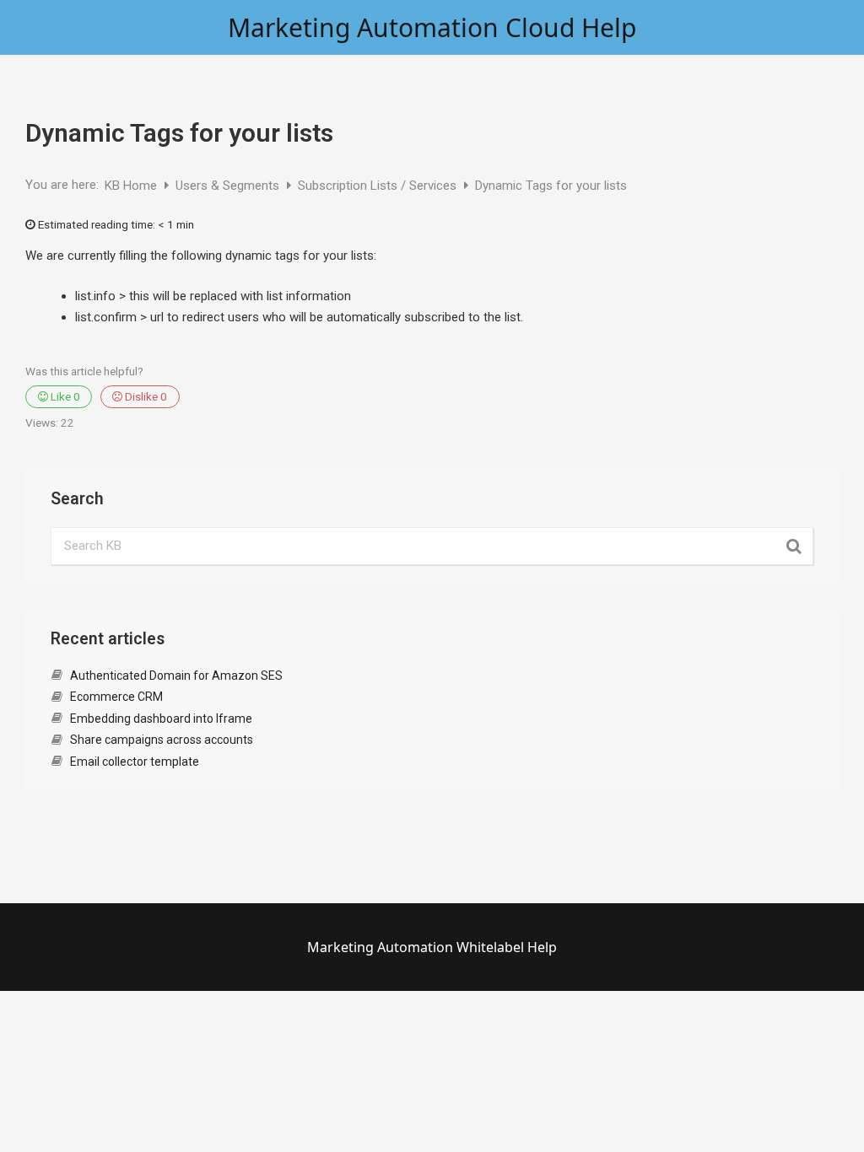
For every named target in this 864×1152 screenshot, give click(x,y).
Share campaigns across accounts (161, 739)
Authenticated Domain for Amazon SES (176, 675)
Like (64, 396)
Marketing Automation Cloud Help (432, 27)
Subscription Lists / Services (379, 185)
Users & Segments (229, 185)
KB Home (132, 185)
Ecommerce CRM (116, 696)
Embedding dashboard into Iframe (161, 718)
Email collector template (134, 761)
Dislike (144, 396)
